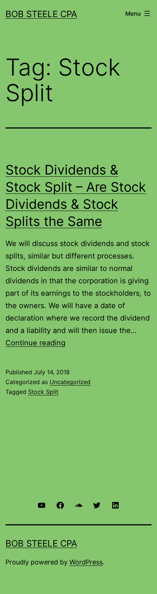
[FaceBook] (60, 504)
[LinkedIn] (115, 504)
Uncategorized (70, 382)
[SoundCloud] (78, 504)
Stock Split (43, 391)
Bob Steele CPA (41, 14)
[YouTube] (41, 504)
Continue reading (35, 342)
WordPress (86, 562)
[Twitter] (97, 504)
